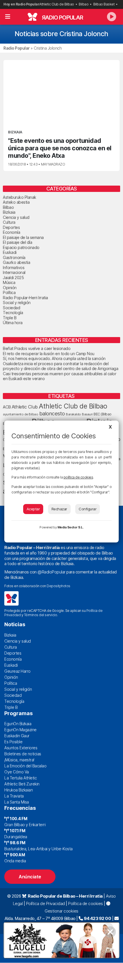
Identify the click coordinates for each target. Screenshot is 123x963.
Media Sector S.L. (70, 527)
